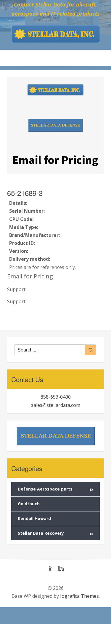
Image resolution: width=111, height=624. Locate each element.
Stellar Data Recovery (55, 533)
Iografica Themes (79, 596)
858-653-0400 (56, 397)
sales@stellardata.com (55, 405)
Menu (55, 58)
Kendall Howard (34, 518)
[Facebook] (50, 568)
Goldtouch (29, 503)
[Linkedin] (61, 568)
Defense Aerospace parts (55, 489)
